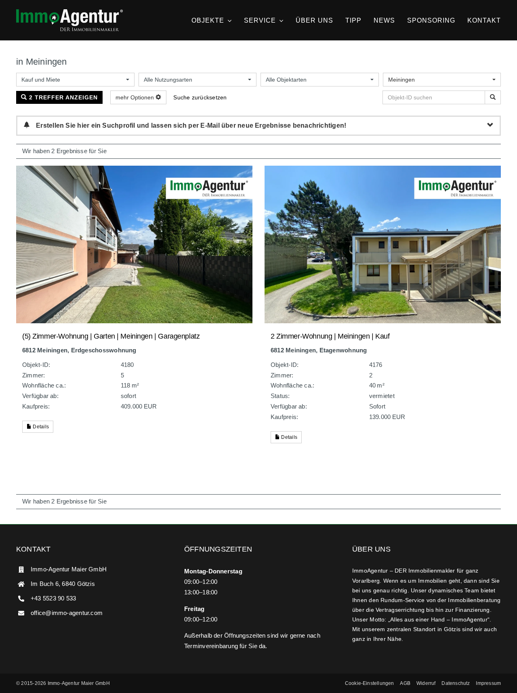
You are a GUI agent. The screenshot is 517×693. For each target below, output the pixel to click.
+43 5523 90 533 (53, 598)
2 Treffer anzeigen (62, 97)
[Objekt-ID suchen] (493, 97)
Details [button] (40, 427)
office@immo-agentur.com (67, 612)
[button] (369, 683)
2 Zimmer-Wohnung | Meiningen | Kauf (330, 336)
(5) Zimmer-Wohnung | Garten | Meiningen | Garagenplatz (111, 336)
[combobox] (75, 79)
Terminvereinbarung (211, 645)
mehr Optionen (136, 97)
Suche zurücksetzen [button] (200, 97)
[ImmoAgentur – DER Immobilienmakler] (69, 12)
